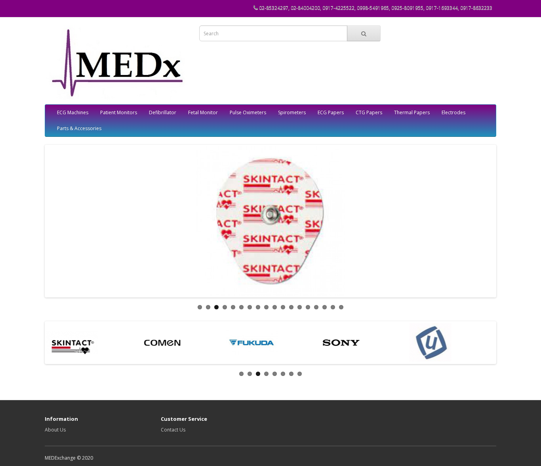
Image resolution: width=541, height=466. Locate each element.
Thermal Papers (412, 112)
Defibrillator (162, 112)
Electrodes (453, 112)
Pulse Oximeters (248, 112)
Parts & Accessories (79, 128)
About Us (55, 429)
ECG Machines (72, 112)
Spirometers (292, 112)
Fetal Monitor (203, 112)
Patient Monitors (118, 112)
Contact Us (173, 429)
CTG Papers (369, 112)
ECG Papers (331, 112)
